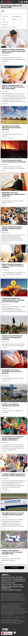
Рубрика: (4, 19)
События (4, 347)
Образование (6, 241)
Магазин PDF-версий (19, 581)
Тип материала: (5, 16)
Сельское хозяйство (8, 137)
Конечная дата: (5, 24)
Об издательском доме (8, 577)
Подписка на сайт (6, 581)
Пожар (4, 170)
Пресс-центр (19, 577)
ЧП (2, 313)
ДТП (3, 414)
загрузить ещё (14, 567)
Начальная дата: (5, 21)
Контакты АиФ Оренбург (8, 583)
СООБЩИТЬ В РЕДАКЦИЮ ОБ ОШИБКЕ (11, 590)
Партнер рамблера (13, 629)
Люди (3, 63)
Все (3, 11)
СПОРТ (3, 276)
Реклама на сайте (6, 584)
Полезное (4, 103)
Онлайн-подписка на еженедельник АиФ (13, 579)
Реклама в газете (18, 584)
